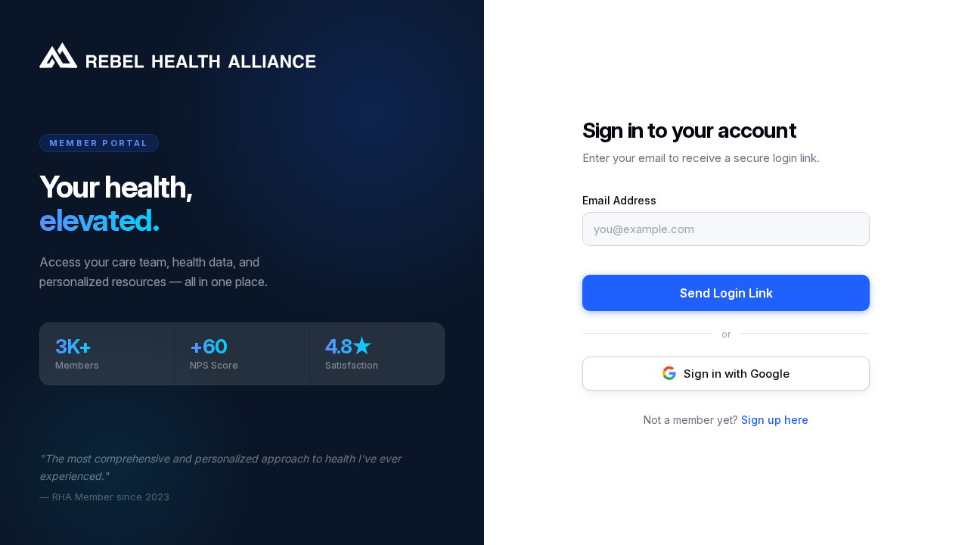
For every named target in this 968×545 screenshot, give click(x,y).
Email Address (619, 200)
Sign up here (774, 419)
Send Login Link (726, 293)
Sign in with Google (737, 373)
